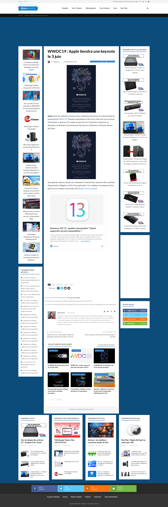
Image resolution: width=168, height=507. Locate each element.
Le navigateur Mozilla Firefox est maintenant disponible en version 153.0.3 (31, 66)
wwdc (71, 284)
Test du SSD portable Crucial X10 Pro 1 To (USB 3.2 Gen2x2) (135, 93)
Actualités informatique (96, 61)
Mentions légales (76, 497)
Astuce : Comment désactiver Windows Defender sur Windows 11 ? (105, 474)
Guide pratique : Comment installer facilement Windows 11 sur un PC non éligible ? (135, 137)
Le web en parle (110, 61)
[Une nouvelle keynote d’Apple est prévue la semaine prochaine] (58, 379)
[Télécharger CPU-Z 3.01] (58, 464)
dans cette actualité (88, 188)
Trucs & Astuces (105, 8)
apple (53, 284)
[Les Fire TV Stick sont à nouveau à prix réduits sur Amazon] (125, 474)
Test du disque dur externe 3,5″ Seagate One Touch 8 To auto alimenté (135, 70)
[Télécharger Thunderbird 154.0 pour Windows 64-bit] (58, 453)
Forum (115, 8)
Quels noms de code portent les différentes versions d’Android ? (105, 453)
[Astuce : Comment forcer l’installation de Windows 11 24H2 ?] (92, 464)
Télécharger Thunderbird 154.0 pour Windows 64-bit (71, 453)
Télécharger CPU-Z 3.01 (71, 461)
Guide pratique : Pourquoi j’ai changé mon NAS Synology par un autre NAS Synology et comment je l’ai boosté (135, 161)
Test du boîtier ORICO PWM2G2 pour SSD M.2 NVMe (135, 114)
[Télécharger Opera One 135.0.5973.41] (67, 430)
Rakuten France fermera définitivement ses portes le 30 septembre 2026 (31, 215)
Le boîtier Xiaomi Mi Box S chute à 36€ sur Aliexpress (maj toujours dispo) (30, 288)
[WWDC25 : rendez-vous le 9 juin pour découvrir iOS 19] (81, 355)
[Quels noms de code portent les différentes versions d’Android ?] (92, 453)
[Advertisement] (84, 31)
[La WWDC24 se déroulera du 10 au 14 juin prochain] (104, 355)
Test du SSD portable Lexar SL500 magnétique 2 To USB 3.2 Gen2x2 (135, 227)
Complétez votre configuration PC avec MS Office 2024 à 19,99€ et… (139, 453)
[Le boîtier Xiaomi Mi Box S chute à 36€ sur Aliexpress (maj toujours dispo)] (125, 464)
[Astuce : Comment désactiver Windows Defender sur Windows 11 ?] (92, 474)
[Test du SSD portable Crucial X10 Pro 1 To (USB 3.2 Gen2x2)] (25, 453)
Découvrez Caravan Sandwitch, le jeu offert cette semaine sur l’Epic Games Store (31, 192)
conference (59, 284)
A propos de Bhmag (53, 497)
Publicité (88, 497)
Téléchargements (90, 8)
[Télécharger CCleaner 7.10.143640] (58, 474)
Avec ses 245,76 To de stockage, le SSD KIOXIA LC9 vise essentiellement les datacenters (31, 107)
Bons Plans (124, 8)
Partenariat (97, 497)
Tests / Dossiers (77, 8)
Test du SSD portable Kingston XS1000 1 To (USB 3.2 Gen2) (135, 205)
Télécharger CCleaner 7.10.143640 (70, 472)
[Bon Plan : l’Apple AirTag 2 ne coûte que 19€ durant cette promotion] (134, 430)
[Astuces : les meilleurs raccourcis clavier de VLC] (101, 430)
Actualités (65, 8)
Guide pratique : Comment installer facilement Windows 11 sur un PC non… (38, 474)
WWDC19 (63, 119)
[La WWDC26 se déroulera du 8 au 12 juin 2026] (58, 355)
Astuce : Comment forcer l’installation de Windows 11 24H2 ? (105, 463)
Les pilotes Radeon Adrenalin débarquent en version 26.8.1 (30, 280)
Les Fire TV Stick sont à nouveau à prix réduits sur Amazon (30, 309)
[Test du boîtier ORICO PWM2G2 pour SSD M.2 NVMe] (25, 464)
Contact (26, 1)
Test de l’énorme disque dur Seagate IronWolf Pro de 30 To (134, 184)
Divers (104, 61)
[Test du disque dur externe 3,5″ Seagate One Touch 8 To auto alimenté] (34, 430)
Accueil (20, 1)
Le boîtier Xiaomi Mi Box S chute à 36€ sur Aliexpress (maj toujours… (139, 463)
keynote (66, 284)
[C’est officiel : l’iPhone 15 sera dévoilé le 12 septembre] (81, 379)
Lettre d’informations (110, 497)
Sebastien (26, 306)
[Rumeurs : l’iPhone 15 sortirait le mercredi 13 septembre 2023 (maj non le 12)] (104, 379)
